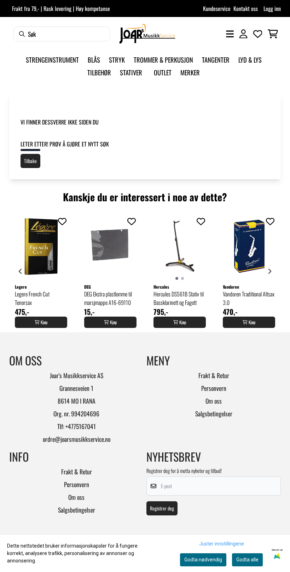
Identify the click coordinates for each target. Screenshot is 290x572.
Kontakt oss (245, 8)
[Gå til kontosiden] (243, 34)
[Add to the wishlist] (62, 221)
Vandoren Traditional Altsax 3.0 (248, 298)
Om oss (213, 400)
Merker (190, 72)
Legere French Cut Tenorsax (32, 298)
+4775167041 (80, 426)
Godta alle (247, 559)
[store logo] (147, 33)
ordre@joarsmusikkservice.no (76, 439)
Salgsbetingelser (213, 413)
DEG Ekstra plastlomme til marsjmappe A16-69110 (108, 298)
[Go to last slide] (20, 271)
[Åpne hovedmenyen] (230, 34)
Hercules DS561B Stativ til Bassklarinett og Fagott (178, 298)
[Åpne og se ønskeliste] (257, 34)
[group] (41, 271)
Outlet (163, 72)
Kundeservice (217, 8)
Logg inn (272, 8)
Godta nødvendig (203, 559)
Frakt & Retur (213, 375)
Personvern (213, 388)
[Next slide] (269, 271)
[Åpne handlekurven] (273, 34)
